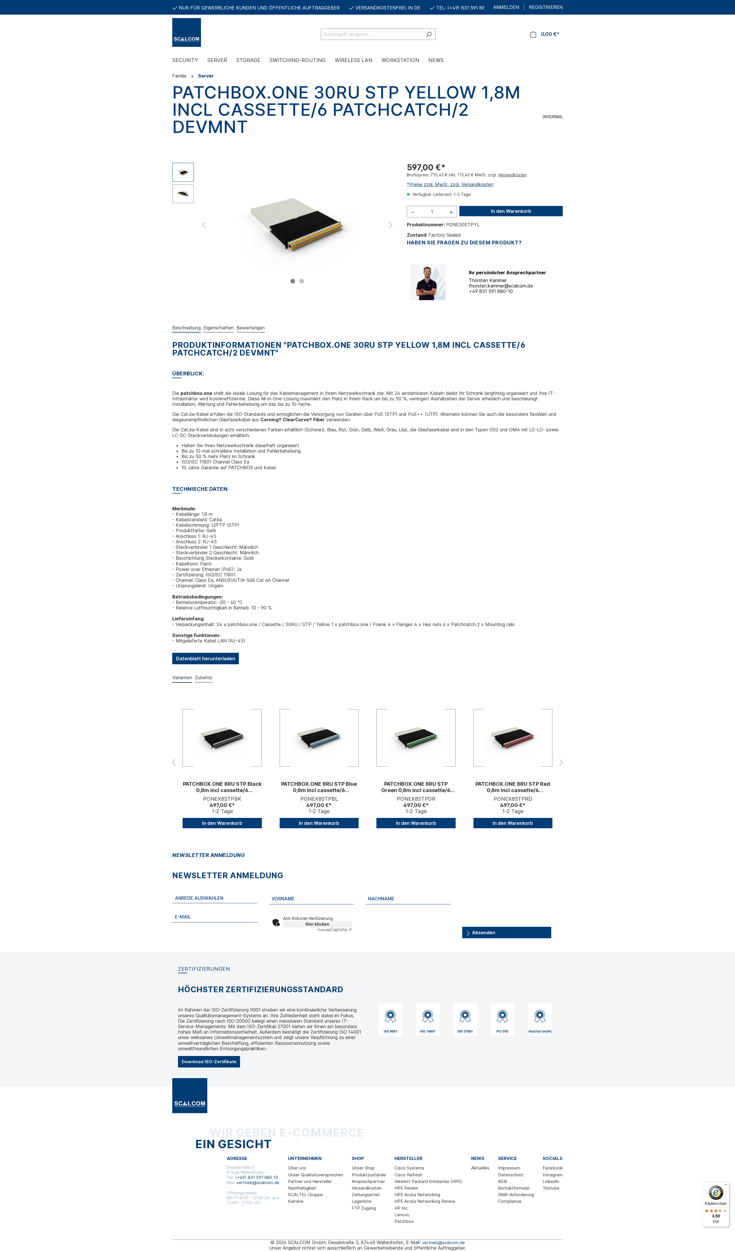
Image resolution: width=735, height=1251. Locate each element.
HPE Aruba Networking (417, 1194)
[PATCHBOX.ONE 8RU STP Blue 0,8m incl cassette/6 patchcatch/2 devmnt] (319, 737)
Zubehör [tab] (203, 677)
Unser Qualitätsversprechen (315, 1174)
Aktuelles (480, 1168)
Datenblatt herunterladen (205, 658)
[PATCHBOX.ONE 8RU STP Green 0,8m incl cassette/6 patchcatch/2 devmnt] (416, 737)
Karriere (295, 1201)
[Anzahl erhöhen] (451, 211)
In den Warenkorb (511, 211)
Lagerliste (362, 1201)
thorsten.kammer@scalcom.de (501, 286)
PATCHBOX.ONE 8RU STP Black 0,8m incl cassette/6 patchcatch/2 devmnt (222, 787)
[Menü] (725, 1185)
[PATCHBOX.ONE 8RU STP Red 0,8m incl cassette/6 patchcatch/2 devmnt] (513, 737)
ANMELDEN (506, 7)
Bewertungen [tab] (251, 328)
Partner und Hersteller (310, 1181)
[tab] (186, 328)
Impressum (509, 1168)
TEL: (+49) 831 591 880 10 (465, 8)
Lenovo (401, 1214)
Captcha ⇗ (335, 929)
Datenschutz (510, 1174)
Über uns (297, 1168)
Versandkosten (512, 174)
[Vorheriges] (204, 224)
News (477, 1158)
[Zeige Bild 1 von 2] (293, 281)
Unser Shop (363, 1168)
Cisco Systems (409, 1168)
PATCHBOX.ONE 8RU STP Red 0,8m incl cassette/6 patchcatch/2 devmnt (512, 787)
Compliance (509, 1201)
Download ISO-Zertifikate (209, 1061)
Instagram (552, 1174)
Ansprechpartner (368, 1181)
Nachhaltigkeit (302, 1188)
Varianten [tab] (182, 677)
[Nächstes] (390, 224)
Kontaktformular (514, 1188)
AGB (502, 1181)
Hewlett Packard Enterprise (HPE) (428, 1181)
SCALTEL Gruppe (305, 1194)
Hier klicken (317, 924)
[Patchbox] (553, 116)
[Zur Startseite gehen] (201, 32)
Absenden (483, 932)
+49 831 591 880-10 (491, 291)
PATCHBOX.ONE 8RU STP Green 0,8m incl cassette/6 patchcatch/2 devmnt (415, 787)
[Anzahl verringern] (413, 211)
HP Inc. (401, 1208)
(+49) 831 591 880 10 (256, 1177)
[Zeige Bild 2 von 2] (301, 281)
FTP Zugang (364, 1208)
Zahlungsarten (366, 1194)
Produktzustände (369, 1174)
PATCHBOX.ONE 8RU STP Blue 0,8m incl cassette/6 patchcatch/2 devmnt (319, 787)
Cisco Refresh (408, 1174)
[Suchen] (429, 34)
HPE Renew (406, 1188)
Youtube (551, 1188)
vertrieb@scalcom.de (258, 1182)
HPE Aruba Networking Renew (424, 1201)
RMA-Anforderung (516, 1194)
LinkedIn (551, 1181)
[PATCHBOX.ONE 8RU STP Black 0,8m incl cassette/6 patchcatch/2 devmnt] (222, 737)
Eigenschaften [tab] (219, 328)
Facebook (553, 1168)
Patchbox (404, 1221)
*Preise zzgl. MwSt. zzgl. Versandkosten (450, 184)
